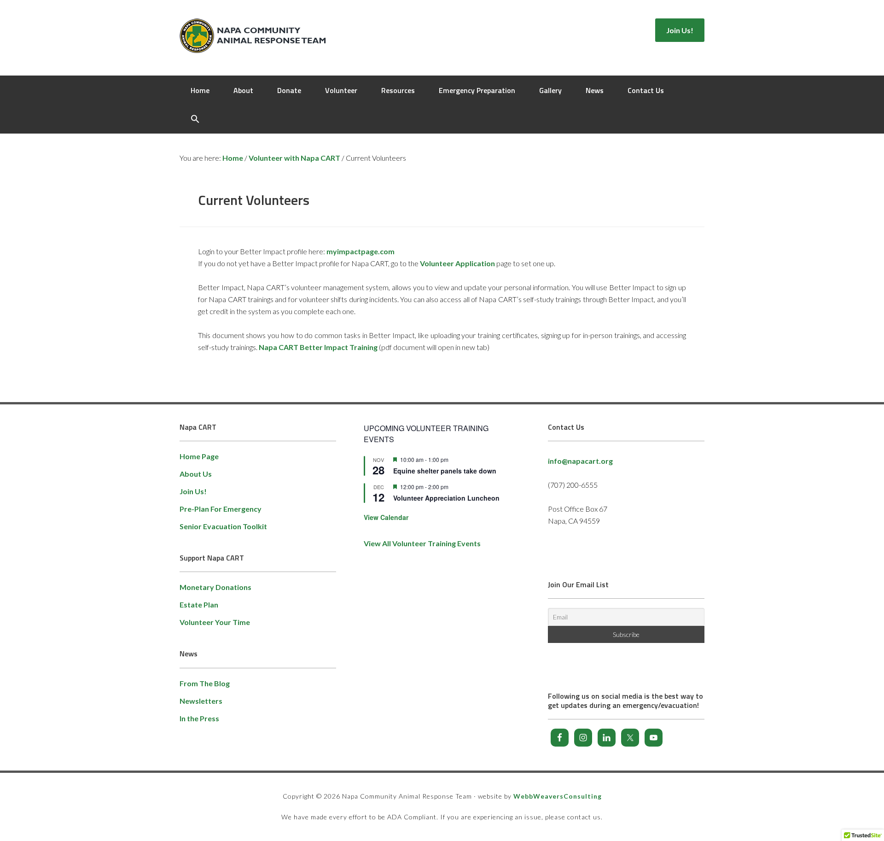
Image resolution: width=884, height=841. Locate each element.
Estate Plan (199, 604)
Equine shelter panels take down (444, 470)
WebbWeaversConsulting (557, 796)
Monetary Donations (215, 587)
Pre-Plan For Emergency (221, 508)
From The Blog (205, 683)
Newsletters (201, 700)
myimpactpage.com (360, 251)
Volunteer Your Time (215, 622)
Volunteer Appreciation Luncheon (446, 497)
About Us (196, 473)
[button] (195, 119)
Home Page (199, 456)
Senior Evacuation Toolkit (223, 526)
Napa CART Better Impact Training (318, 347)
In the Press (199, 718)
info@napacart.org (580, 460)
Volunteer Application (457, 263)
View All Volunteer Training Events (422, 543)
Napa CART (254, 36)
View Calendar (386, 517)
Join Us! (193, 491)
